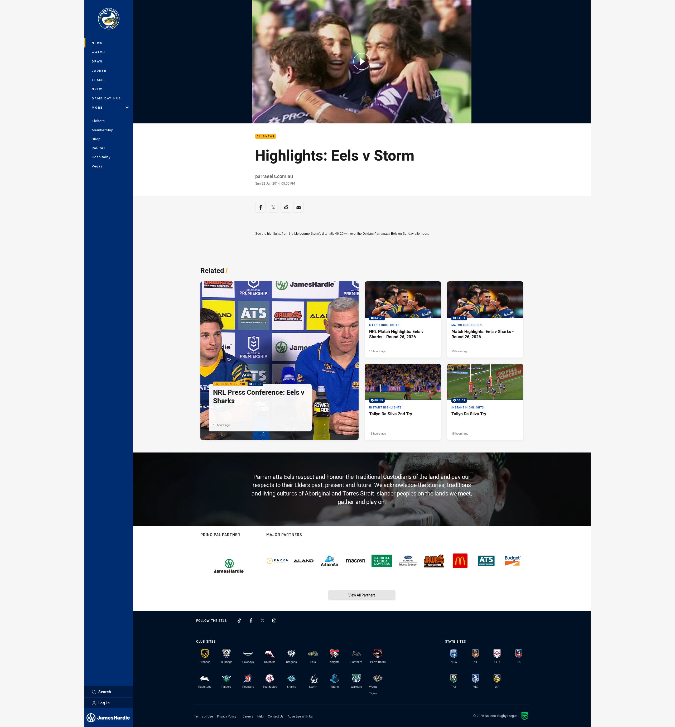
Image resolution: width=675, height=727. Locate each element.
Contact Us (275, 716)
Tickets (98, 120)
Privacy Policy (226, 716)
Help (260, 716)
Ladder (99, 71)
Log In (104, 702)
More (97, 107)
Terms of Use (203, 716)
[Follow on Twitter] (263, 620)
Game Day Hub (106, 98)
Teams (98, 80)
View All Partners (361, 595)
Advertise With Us (300, 716)
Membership (102, 130)
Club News (265, 136)
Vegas (97, 166)
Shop (96, 139)
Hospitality (101, 157)
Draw (97, 61)
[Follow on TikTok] (239, 620)
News (97, 43)
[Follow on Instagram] (274, 620)
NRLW (97, 89)
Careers (248, 716)
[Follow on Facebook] (251, 620)
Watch (98, 52)
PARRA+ (98, 148)
